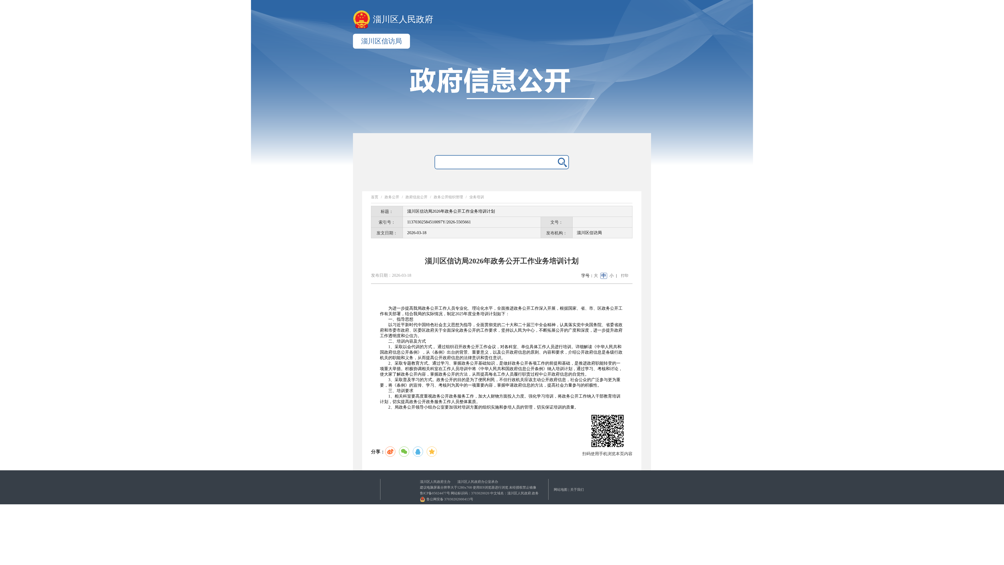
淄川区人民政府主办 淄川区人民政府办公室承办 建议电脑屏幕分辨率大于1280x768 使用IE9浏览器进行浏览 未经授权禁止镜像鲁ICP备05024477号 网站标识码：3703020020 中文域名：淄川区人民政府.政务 (479, 487)
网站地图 (560, 489)
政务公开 (392, 197)
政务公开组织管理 (448, 197)
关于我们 (577, 489)
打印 (624, 276)
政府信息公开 (416, 197)
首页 (374, 197)
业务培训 (476, 197)
